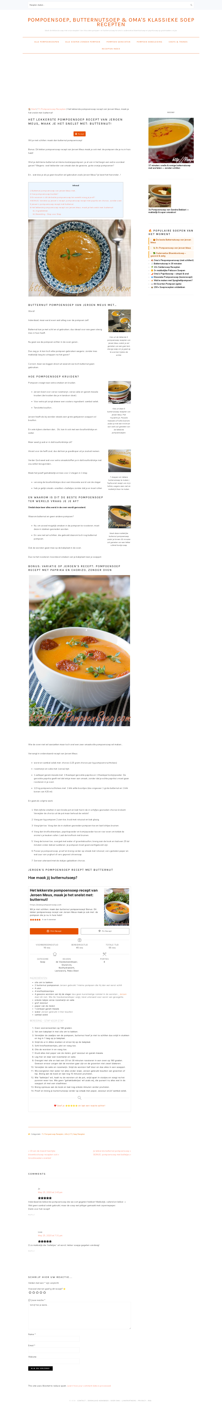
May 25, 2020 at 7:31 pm (50, 1235)
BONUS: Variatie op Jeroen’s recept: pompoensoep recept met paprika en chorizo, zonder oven (76, 201)
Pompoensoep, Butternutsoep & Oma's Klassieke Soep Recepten (111, 21)
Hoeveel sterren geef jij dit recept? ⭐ (47, 1289)
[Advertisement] (111, 77)
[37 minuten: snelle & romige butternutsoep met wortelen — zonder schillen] (171, 162)
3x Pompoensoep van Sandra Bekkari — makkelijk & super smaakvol (168, 210)
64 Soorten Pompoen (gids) (168, 284)
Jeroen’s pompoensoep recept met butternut (52, 204)
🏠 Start (32, 109)
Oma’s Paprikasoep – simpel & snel (171, 273)
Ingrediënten (40, 211)
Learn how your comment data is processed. (89, 1386)
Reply (31, 1215)
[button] (31, 919)
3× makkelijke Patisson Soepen (169, 270)
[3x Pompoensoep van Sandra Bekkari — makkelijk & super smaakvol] (159, 206)
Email (31, 1345)
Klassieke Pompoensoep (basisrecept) (173, 277)
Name (32, 1334)
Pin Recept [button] (106, 931)
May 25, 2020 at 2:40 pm (50, 1192)
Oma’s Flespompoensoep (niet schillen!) (174, 260)
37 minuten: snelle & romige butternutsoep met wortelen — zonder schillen (169, 166)
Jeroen (123, 994)
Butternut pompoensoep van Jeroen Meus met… (53, 191)
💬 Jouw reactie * (36, 1300)
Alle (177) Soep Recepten (74, 1134)
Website (32, 1357)
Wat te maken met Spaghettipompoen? (173, 280)
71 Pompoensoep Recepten (53, 1134)
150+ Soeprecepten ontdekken (169, 287)
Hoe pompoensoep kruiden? (44, 194)
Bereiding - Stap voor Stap (47, 214)
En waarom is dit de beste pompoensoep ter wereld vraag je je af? (62, 197)
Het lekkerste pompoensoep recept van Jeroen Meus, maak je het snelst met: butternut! (71, 207)
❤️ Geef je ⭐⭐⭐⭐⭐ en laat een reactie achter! (79, 1105)
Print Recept (55, 931)
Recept (80, 134)
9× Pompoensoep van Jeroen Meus (173, 248)
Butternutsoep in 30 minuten (168, 263)
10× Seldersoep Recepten (167, 267)
